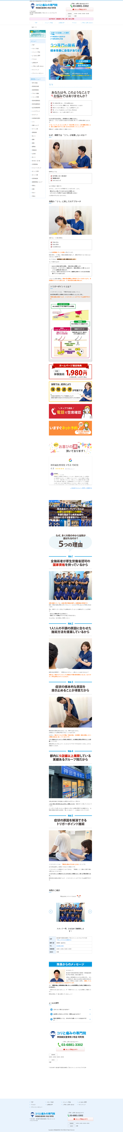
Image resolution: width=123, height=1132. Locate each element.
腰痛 (33, 139)
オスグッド (35, 114)
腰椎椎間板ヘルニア (37, 182)
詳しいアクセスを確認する (64, 939)
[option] (70, 916)
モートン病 (35, 128)
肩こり (34, 136)
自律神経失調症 (36, 118)
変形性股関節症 (36, 100)
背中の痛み (35, 82)
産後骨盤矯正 (35, 90)
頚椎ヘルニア (35, 125)
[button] (51, 911)
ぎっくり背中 (35, 171)
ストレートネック (36, 167)
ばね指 (34, 153)
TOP (36, 22)
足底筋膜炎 (35, 164)
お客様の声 (61, 22)
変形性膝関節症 (36, 104)
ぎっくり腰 (35, 175)
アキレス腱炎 (35, 93)
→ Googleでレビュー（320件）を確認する (81, 488)
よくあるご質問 (36, 55)
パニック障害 (35, 97)
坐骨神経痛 (35, 178)
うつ (33, 121)
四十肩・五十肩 (36, 160)
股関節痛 (34, 132)
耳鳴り (34, 196)
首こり (34, 157)
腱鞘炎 (34, 146)
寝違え (34, 185)
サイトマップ (35, 69)
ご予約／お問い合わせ (87, 22)
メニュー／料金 (49, 22)
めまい (34, 192)
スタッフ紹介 (35, 48)
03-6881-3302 (60, 945)
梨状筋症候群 (35, 86)
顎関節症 (34, 150)
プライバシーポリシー (37, 73)
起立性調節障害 (36, 107)
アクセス (74, 22)
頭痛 (33, 189)
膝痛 (33, 143)
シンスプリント (36, 111)
